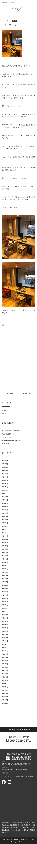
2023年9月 (5, 575)
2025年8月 (5, 500)
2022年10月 (5, 611)
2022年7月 (5, 621)
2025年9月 (5, 497)
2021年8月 (5, 657)
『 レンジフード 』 (7, 437)
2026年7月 (5, 464)
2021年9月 (5, 654)
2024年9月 (5, 536)
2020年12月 (5, 683)
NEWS (4, 410)
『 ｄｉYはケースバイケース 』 (11, 430)
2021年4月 (5, 670)
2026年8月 (5, 460)
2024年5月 (5, 549)
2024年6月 (5, 546)
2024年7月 (5, 542)
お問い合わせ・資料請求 (18, 730)
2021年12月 (5, 644)
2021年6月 (5, 664)
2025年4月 (5, 513)
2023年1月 (5, 601)
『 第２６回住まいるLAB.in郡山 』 (12, 440)
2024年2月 (5, 559)
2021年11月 (5, 647)
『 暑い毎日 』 (6, 444)
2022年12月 (5, 605)
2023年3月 (5, 595)
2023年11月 (5, 569)
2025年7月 (5, 503)
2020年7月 (5, 700)
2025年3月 (5, 516)
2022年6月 (5, 624)
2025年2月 (5, 519)
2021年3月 (5, 674)
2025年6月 (5, 506)
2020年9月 (5, 693)
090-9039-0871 (20, 740)
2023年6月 (5, 585)
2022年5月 (5, 628)
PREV (12, 393)
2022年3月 (5, 634)
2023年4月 (5, 592)
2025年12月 (5, 487)
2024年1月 (5, 562)
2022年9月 (5, 615)
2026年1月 (5, 483)
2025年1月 (5, 523)
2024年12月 (5, 526)
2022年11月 (5, 608)
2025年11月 (5, 490)
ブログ (15, 20)
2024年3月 (5, 556)
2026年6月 (5, 467)
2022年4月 (5, 631)
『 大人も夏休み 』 (7, 434)
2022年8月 (5, 618)
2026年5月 (5, 470)
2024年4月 (5, 552)
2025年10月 (5, 493)
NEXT (25, 393)
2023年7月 (5, 582)
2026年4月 (5, 474)
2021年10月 (5, 651)
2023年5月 (5, 588)
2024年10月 (5, 533)
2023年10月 (5, 572)
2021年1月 (5, 680)
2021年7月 (5, 660)
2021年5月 (5, 667)
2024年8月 (5, 539)
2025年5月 (5, 510)
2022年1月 (5, 641)
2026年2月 (5, 480)
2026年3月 (5, 477)
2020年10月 (5, 690)
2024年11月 (5, 529)
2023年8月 (5, 578)
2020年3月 (5, 703)
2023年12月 (5, 565)
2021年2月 (5, 677)
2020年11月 (5, 687)
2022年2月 (5, 637)
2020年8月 (5, 696)
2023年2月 (5, 598)
